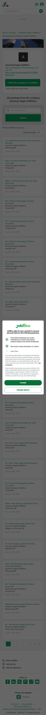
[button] (23, 351)
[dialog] (23, 357)
